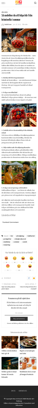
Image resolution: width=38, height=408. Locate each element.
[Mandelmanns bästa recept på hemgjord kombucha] (28, 363)
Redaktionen (8, 24)
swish (25, 242)
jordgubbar (7, 239)
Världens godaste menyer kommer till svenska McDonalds (9, 374)
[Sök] (35, 3)
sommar (16, 242)
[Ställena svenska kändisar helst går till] (10, 342)
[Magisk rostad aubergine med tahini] (28, 342)
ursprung (7, 245)
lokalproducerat (20, 239)
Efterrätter (5, 12)
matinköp (7, 242)
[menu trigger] (4, 3)
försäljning (20, 236)
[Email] (34, 278)
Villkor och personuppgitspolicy (13, 403)
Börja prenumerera (19, 319)
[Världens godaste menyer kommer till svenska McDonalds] (10, 363)
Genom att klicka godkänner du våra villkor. (20, 323)
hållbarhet (31, 236)
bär (12, 236)
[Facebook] (29, 278)
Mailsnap (19, 401)
